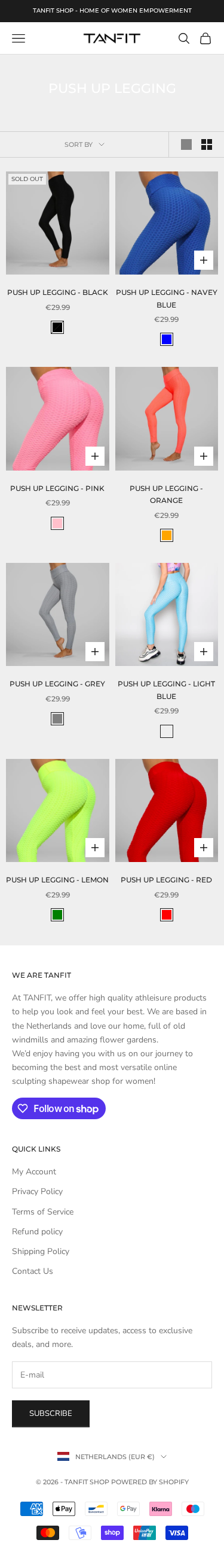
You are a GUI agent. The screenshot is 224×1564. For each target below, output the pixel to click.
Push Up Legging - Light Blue (166, 689)
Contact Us (32, 1271)
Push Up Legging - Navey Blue (166, 298)
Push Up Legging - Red (166, 879)
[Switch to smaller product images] (206, 144)
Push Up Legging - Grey (57, 683)
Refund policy (37, 1231)
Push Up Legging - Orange (166, 494)
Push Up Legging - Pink (57, 488)
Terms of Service (42, 1212)
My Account (34, 1171)
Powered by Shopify (150, 1482)
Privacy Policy (37, 1191)
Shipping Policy (40, 1251)
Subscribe (50, 1413)
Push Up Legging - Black (57, 292)
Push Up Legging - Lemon (57, 879)
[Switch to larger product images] (186, 144)
